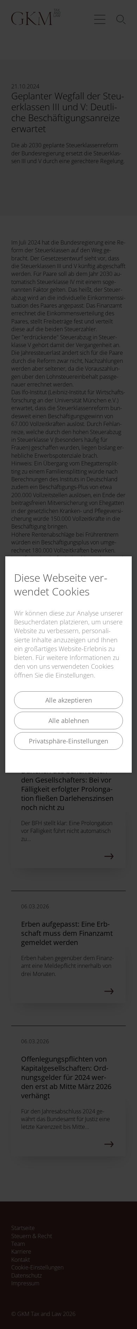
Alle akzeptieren (68, 700)
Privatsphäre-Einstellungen (68, 741)
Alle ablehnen (68, 720)
